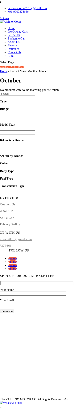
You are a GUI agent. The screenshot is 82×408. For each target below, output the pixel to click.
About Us (13, 42)
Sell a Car (7, 217)
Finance (12, 45)
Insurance (13, 48)
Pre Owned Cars (18, 31)
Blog (11, 55)
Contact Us (14, 52)
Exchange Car (16, 38)
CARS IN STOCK (12, 67)
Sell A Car (14, 35)
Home (11, 28)
